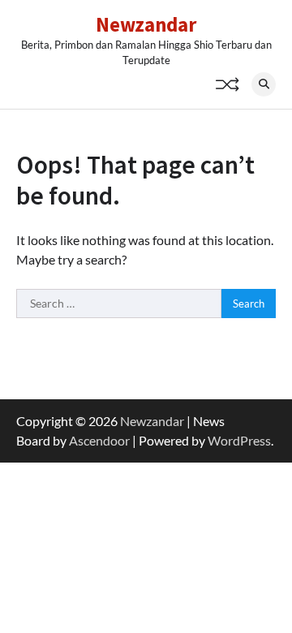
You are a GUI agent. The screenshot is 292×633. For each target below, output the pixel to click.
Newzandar (146, 24)
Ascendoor (99, 440)
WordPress (239, 440)
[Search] (263, 84)
